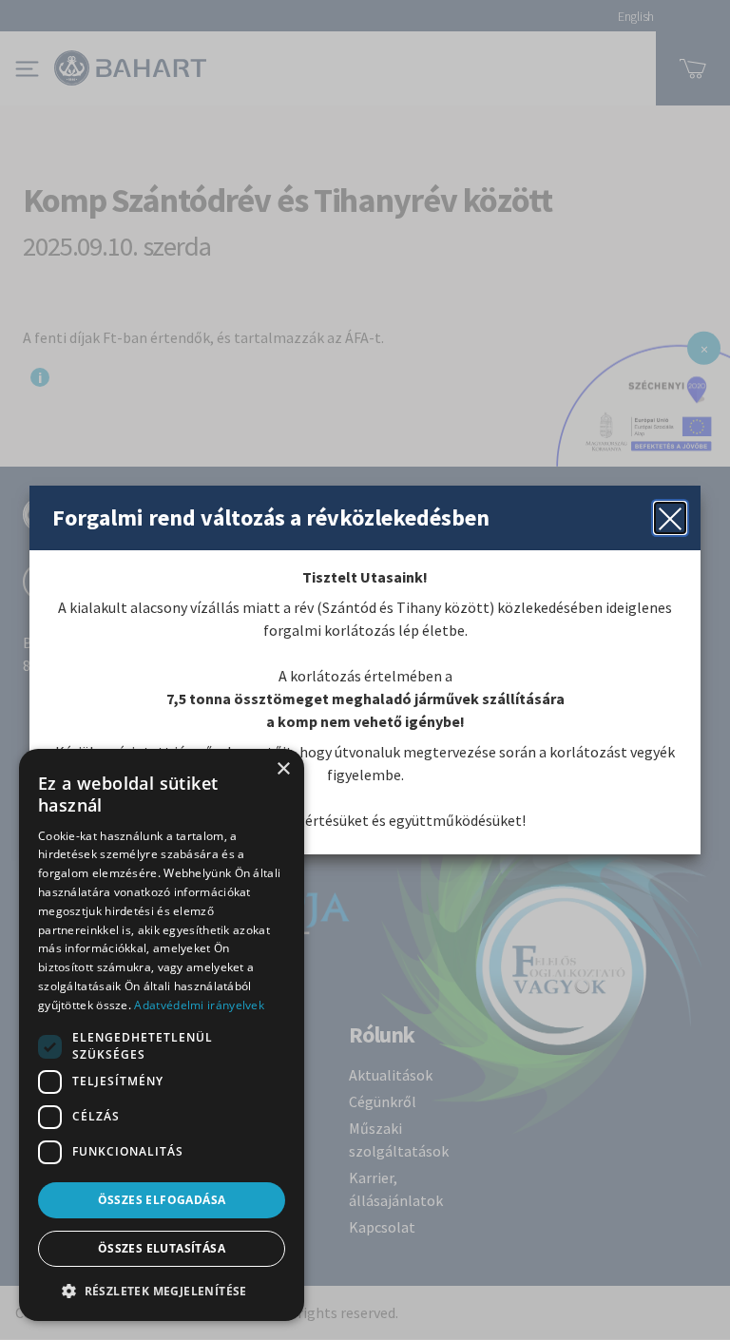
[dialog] (161, 1035)
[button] (161, 1290)
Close (670, 518)
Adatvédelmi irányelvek (199, 1005)
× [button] (283, 769)
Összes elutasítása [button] (161, 1248)
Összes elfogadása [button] (162, 1200)
